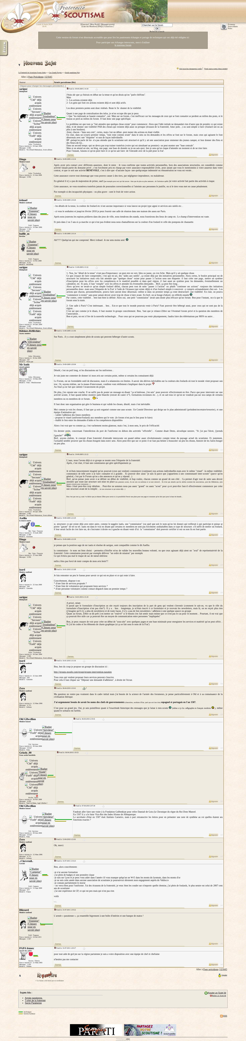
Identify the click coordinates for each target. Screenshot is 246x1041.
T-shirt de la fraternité (35, 1000)
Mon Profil (95, 24)
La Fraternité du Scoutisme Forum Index (32, 72)
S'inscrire (84, 24)
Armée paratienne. (34, 998)
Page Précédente (36, 77)
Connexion (108, 26)
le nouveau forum (123, 45)
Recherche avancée (157, 31)
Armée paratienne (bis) (72, 72)
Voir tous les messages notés (190, 69)
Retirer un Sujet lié (219, 996)
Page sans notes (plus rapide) (216, 69)
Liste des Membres (89, 26)
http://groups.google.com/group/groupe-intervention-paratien (83, 672)
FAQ (100, 26)
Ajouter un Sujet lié (217, 993)
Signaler (224, 975)
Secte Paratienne (33, 1003)
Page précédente (211, 969)
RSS (225, 1016)
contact (128, 1038)
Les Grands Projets (55, 72)
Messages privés (107, 24)
